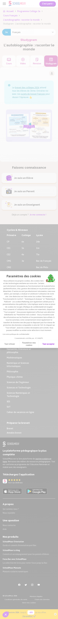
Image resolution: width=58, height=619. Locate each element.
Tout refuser (9, 344)
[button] (5, 614)
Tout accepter (48, 344)
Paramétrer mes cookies (29, 344)
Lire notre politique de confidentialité (16, 334)
